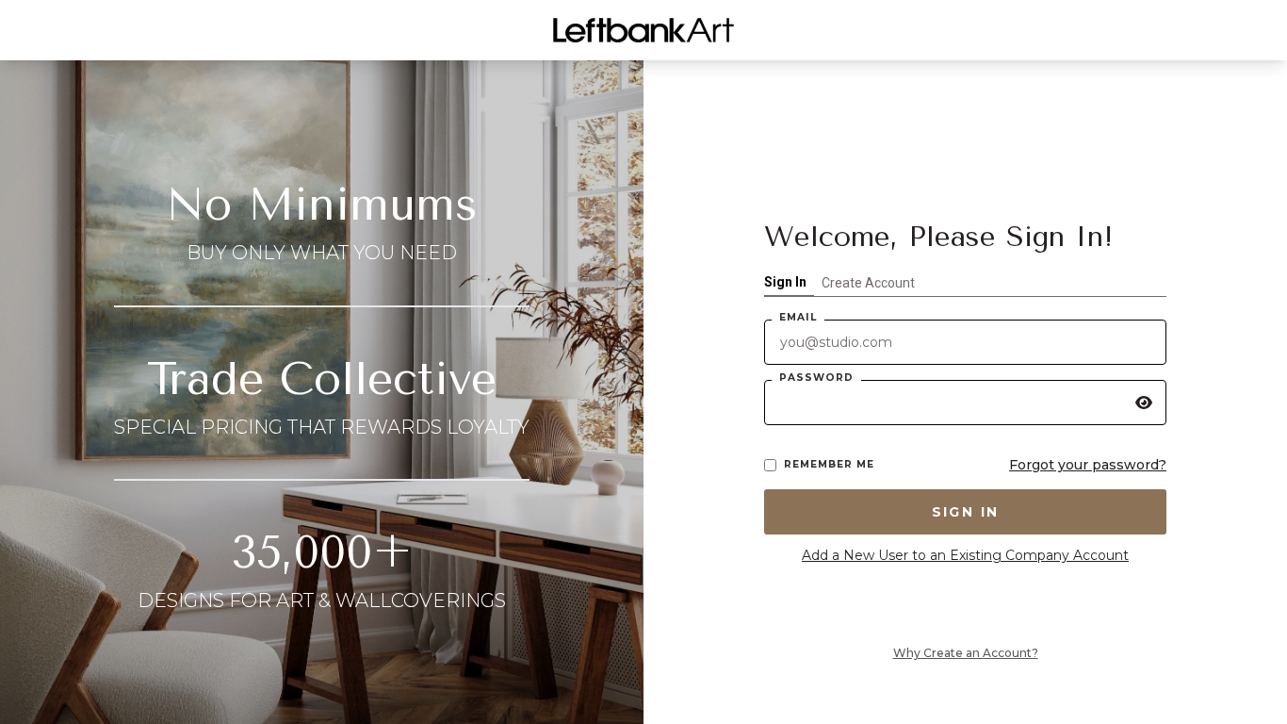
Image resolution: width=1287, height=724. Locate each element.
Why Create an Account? (965, 653)
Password (816, 377)
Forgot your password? (1087, 464)
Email (798, 317)
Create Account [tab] (868, 282)
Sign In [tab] (785, 281)
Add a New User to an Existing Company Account (965, 555)
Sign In (966, 511)
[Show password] (1144, 402)
